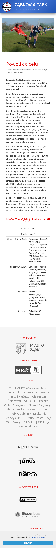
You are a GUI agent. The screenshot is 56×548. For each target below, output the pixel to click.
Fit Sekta (29, 422)
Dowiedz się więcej (38, 537)
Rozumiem (28, 543)
